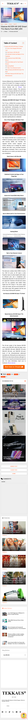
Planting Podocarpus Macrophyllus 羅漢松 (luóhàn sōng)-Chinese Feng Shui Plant (13, 580)
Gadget (6, 24)
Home (2, 24)
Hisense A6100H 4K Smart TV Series (14, 46)
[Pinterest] (20, 712)
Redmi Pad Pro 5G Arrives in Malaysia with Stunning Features (13, 457)
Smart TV (15, 24)
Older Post (14, 469)
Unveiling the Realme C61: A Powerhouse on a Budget (11, 432)
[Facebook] (2, 712)
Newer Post (14, 466)
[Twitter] (9, 712)
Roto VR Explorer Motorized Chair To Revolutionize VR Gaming (13, 393)
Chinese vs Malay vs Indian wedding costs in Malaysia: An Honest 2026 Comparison (13, 564)
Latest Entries (7, 608)
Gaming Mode (10, 66)
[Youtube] (16, 712)
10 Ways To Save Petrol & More (14, 599)
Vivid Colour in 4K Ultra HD (13, 52)
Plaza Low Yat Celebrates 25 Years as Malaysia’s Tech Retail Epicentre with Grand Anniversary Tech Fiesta (13, 405)
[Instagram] (6, 712)
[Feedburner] (13, 712)
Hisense (10, 24)
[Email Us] (24, 716)
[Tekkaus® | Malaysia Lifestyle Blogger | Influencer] (12, 4)
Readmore (5, 535)
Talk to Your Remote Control (14, 68)
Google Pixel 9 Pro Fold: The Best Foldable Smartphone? (12, 419)
